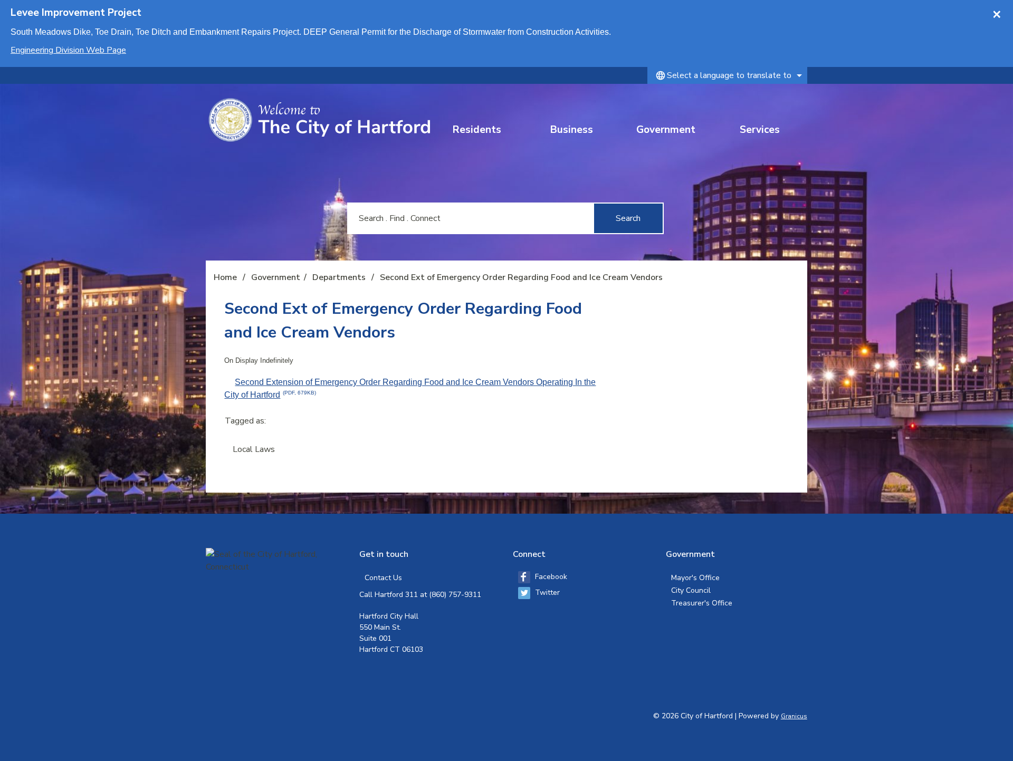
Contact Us (383, 578)
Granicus (794, 716)
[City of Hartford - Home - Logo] (319, 120)
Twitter (547, 592)
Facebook (551, 577)
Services (760, 130)
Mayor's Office (695, 578)
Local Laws (254, 449)
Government (665, 130)
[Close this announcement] (1000, 11)
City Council (691, 590)
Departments (340, 277)
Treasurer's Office (701, 603)
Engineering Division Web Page (68, 50)
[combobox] (727, 75)
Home (225, 277)
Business (571, 130)
